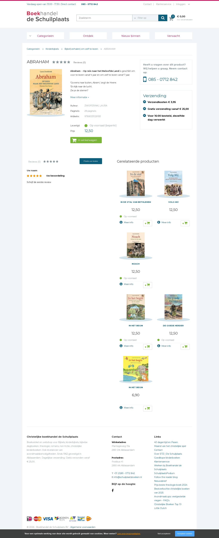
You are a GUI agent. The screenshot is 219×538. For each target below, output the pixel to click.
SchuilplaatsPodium (164, 473)
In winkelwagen (87, 140)
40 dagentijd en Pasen (166, 442)
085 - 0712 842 (163, 79)
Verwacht (173, 36)
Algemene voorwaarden (82, 527)
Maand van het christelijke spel (170, 446)
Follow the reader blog (166, 477)
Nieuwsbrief (160, 481)
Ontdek (88, 36)
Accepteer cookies (184, 534)
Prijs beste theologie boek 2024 (170, 485)
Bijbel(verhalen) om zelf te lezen (82, 49)
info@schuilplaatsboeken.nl (128, 477)
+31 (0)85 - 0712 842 (124, 473)
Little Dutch (160, 508)
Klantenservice (163, 4)
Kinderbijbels (52, 49)
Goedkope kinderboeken (167, 457)
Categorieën (45, 36)
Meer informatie (78, 97)
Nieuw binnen (130, 36)
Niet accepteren (164, 534)
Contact (147, 4)
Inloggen (180, 4)
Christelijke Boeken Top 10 (167, 504)
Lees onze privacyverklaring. (128, 534)
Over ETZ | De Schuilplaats (168, 454)
